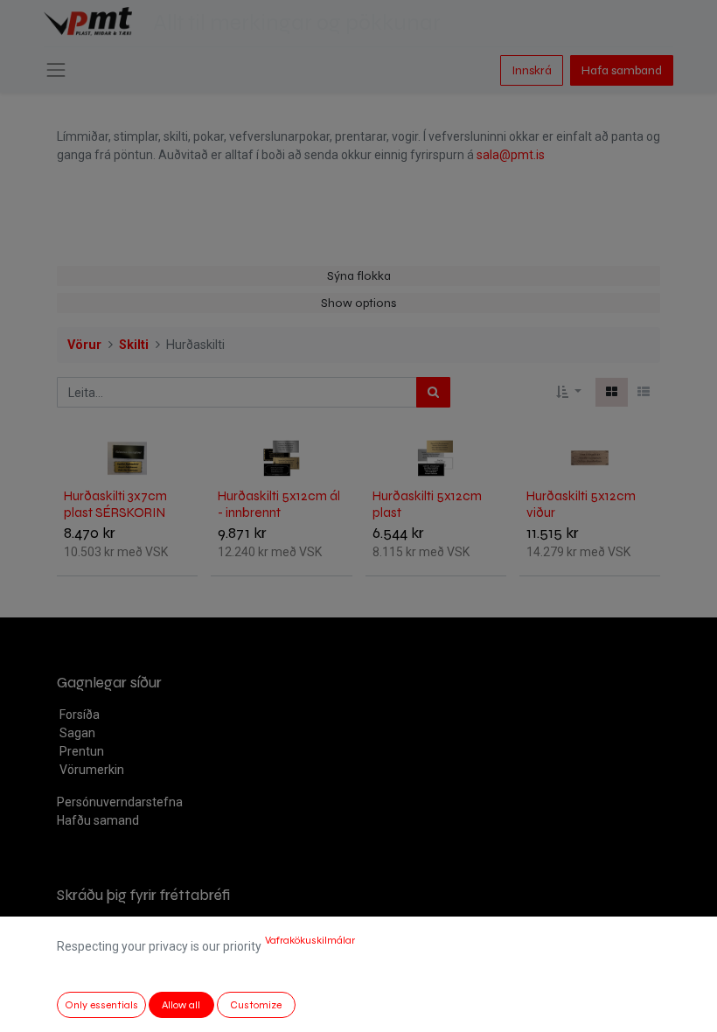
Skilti (134, 345)
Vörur (84, 345)
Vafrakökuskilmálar (310, 940)
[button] (568, 392)
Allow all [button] (181, 1005)
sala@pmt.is (511, 155)
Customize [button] (256, 1005)
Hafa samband (621, 70)
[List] (643, 392)
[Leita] (433, 392)
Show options (358, 303)
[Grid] (611, 392)
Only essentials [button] (101, 1005)
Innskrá (532, 70)
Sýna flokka (359, 275)
